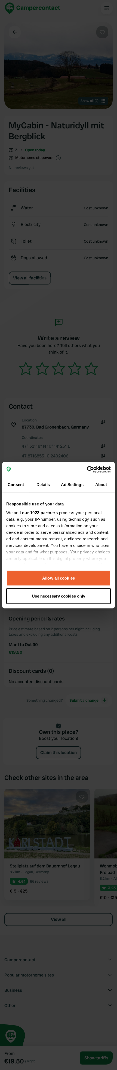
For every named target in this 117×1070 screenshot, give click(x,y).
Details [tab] (43, 484)
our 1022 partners (40, 512)
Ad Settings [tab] (72, 484)
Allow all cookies (58, 578)
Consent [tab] (16, 484)
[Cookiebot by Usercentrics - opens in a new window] (87, 469)
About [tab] (101, 484)
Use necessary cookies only (58, 595)
